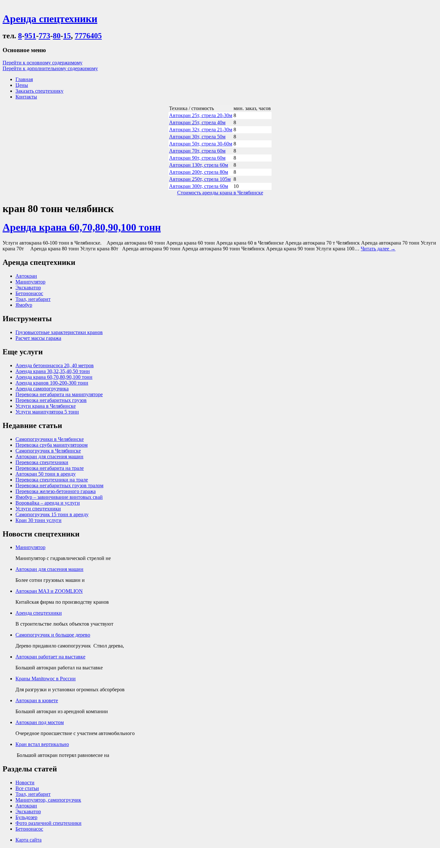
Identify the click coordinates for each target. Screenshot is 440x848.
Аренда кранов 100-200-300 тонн (51, 383)
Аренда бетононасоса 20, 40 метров (54, 365)
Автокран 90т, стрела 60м (197, 158)
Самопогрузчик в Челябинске (48, 450)
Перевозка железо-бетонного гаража (55, 491)
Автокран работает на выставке (50, 656)
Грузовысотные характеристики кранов (59, 332)
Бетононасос (29, 293)
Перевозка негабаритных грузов (51, 400)
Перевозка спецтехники (41, 462)
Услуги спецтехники (38, 508)
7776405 (88, 36)
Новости (24, 782)
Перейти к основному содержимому (42, 62)
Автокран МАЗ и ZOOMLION (49, 591)
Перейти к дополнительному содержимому (50, 68)
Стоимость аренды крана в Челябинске (220, 192)
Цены (21, 85)
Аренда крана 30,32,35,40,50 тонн (52, 371)
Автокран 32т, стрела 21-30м (200, 129)
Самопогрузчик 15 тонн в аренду (52, 514)
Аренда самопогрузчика (42, 388)
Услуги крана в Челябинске (45, 406)
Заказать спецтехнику (39, 91)
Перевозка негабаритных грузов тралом (59, 485)
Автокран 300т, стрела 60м (198, 186)
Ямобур (23, 305)
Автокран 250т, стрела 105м (200, 179)
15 (67, 36)
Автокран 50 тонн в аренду (45, 474)
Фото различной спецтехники (48, 823)
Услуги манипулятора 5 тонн (47, 412)
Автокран (26, 276)
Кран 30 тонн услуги (38, 520)
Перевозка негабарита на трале (49, 468)
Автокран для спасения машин (49, 456)
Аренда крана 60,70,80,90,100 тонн (82, 227)
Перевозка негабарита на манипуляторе (59, 394)
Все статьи (27, 788)
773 (44, 36)
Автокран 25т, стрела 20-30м (200, 115)
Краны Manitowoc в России (45, 678)
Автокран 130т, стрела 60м (198, 165)
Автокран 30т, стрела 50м (197, 136)
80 (57, 36)
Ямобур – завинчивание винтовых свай (59, 497)
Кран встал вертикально (42, 744)
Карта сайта (28, 840)
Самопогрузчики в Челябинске (49, 439)
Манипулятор (30, 281)
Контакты (26, 96)
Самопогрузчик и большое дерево (52, 635)
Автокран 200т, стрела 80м (198, 172)
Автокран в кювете (36, 700)
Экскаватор (28, 287)
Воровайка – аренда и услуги (47, 503)
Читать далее (378, 248)
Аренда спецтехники (38, 613)
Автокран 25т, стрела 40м (197, 122)
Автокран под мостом (39, 722)
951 (30, 36)
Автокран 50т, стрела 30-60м (200, 143)
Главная (24, 79)
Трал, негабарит (33, 299)
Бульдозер (26, 817)
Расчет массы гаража (38, 338)
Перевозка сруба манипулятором (51, 445)
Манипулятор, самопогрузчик (48, 800)
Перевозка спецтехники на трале (51, 479)
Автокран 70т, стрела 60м (197, 151)
